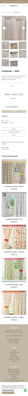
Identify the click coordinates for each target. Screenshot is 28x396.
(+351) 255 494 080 (16, 330)
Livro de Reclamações (14, 382)
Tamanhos (13, 98)
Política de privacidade (14, 371)
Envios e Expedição (14, 373)
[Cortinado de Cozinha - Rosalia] (14, 171)
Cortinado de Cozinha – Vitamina (14, 252)
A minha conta (14, 378)
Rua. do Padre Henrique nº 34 (14, 339)
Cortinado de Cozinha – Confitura (14, 317)
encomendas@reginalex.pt (16, 335)
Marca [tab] (14, 135)
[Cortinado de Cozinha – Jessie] (14, 269)
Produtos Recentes (14, 352)
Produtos (14, 350)
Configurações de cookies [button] (8, 390)
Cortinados (11, 122)
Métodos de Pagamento (14, 369)
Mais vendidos (14, 356)
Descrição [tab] (14, 129)
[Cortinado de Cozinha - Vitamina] (14, 237)
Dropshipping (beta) (14, 374)
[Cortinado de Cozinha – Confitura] (14, 302)
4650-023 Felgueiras (14, 341)
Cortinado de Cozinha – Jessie (14, 284)
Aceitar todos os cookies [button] (8, 392)
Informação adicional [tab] (14, 132)
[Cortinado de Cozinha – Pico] (14, 204)
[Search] (23, 5)
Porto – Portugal (14, 343)
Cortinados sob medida (14, 359)
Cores (12, 86)
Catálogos (14, 354)
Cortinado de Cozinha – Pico (14, 219)
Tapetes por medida (14, 358)
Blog (14, 361)
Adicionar (14, 111)
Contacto (14, 376)
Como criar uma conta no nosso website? (14, 380)
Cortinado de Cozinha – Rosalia (14, 186)
